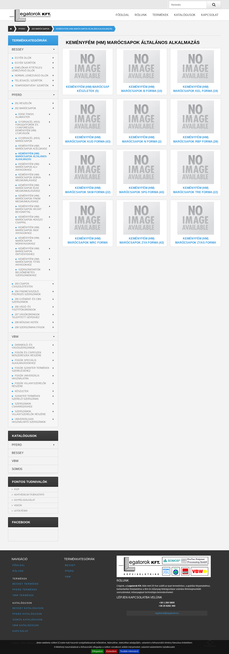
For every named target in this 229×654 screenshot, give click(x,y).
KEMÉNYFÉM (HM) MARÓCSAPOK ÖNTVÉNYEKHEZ (27, 251)
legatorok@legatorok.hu (167, 613)
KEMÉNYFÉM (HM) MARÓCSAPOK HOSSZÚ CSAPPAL (29, 219)
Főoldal (122, 14)
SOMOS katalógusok (28, 619)
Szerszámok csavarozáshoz (22, 405)
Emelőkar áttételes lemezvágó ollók (27, 69)
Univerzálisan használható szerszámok (29, 420)
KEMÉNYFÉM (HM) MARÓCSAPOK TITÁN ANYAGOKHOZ (27, 262)
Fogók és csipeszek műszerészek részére (26, 354)
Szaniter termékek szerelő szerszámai (26, 397)
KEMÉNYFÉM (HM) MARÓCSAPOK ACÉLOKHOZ (31, 147)
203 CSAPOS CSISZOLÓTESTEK (22, 285)
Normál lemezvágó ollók (31, 75)
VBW (15, 336)
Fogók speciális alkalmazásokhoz (24, 361)
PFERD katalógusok (27, 614)
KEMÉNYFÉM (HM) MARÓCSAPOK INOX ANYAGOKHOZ (27, 230)
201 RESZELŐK (23, 103)
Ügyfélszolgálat (24, 500)
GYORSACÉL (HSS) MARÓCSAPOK (27, 139)
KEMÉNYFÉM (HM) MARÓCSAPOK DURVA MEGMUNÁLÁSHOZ (28, 177)
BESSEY (18, 49)
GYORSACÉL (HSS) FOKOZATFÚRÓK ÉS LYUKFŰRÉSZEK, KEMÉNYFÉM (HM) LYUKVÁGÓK (27, 128)
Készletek (22, 391)
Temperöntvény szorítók (32, 85)
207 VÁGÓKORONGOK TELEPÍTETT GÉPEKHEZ (26, 316)
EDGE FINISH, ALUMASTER (24, 115)
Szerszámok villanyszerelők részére (29, 413)
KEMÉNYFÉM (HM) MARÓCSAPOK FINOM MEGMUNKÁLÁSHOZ (27, 198)
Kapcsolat (209, 14)
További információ (129, 651)
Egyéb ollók (23, 58)
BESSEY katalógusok (28, 608)
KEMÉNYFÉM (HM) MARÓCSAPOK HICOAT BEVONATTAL (28, 209)
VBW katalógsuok (26, 625)
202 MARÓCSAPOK (40, 29)
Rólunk (141, 14)
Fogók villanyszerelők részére (29, 385)
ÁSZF (16, 489)
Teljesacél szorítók (28, 80)
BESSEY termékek (26, 584)
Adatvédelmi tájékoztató (29, 494)
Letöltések (21, 511)
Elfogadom (97, 651)
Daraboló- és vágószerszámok (23, 346)
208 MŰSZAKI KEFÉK (26, 322)
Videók (18, 505)
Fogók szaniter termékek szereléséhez (30, 369)
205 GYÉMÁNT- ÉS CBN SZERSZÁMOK (26, 300)
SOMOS (17, 469)
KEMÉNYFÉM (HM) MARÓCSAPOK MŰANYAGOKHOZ (27, 241)
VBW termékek (23, 595)
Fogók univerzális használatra (25, 377)
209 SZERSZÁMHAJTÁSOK (30, 327)
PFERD (21, 29)
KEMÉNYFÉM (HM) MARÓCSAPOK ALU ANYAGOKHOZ (27, 167)
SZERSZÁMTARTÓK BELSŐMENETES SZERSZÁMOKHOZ (28, 272)
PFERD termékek (25, 589)
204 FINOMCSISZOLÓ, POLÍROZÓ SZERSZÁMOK (26, 293)
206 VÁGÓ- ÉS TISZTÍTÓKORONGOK (24, 308)
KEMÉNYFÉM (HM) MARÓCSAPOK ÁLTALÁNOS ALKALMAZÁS (31, 156)
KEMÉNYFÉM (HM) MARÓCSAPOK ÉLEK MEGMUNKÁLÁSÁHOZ (27, 188)
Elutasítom (111, 651)
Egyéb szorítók (25, 63)
